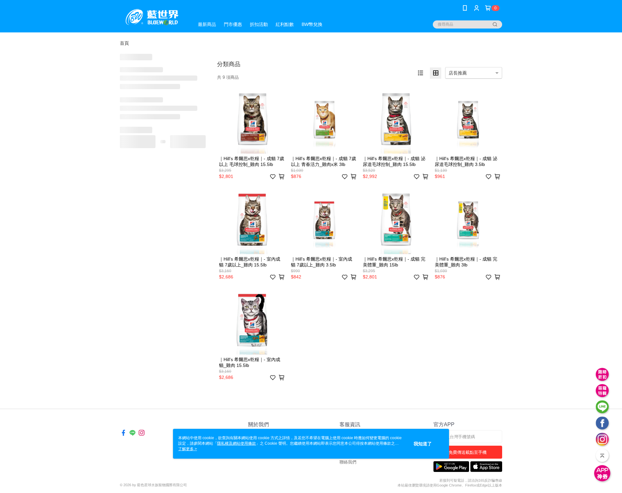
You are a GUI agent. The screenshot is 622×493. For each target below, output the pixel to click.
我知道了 (423, 443)
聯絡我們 (348, 462)
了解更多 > (187, 449)
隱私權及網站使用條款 (236, 443)
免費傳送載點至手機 (468, 452)
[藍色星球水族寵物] (153, 17)
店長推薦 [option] (458, 73)
